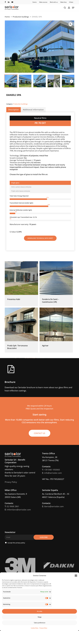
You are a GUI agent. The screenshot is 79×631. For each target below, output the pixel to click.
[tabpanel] (40, 214)
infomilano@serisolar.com (19, 509)
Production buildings (21, 16)
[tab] (40, 183)
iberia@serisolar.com (54, 506)
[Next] (71, 81)
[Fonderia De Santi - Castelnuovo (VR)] (56, 278)
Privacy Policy (43, 628)
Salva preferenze (39, 623)
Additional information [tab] (33, 109)
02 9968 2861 (13, 506)
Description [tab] (13, 109)
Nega (39, 617)
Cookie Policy (34, 628)
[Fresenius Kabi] (21, 278)
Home (7, 16)
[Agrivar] (56, 324)
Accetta (39, 611)
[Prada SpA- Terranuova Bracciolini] (21, 324)
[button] (76, 576)
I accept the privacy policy (16, 543)
